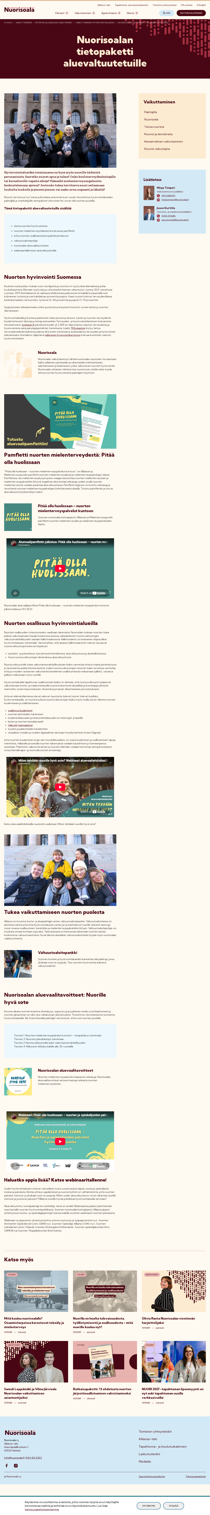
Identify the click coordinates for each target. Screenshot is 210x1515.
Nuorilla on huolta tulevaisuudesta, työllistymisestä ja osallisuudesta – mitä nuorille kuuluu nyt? (103, 1322)
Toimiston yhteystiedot (165, 5)
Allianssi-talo (103, 5)
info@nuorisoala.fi (14, 1457)
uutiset (8, 1332)
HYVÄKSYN (149, 1505)
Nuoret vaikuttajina (157, 149)
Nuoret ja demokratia (158, 134)
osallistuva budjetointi (20, 710)
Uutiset (12, 1275)
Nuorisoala (151, 119)
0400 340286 (169, 215)
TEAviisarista (78, 328)
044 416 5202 (34, 1457)
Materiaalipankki (191, 13)
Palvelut (59, 13)
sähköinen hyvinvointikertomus (63, 335)
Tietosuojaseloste (196, 1476)
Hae (168, 13)
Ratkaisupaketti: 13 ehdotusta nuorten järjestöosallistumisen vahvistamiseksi (102, 1391)
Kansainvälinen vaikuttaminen (163, 141)
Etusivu (8, 22)
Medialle (145, 1461)
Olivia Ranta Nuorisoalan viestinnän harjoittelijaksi (168, 1320)
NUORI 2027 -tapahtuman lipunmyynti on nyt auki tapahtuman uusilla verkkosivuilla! (173, 1393)
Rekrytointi (152, 1275)
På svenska (186, 5)
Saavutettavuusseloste (152, 1476)
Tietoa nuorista (154, 127)
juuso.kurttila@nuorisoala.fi (175, 219)
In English (201, 5)
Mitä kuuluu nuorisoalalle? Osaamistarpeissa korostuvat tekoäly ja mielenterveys (34, 1322)
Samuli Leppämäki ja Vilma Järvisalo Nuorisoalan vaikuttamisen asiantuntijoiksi (30, 1393)
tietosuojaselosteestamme (42, 1509)
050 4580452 (168, 195)
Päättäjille (150, 112)
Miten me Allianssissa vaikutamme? (53, 22)
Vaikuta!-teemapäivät (20, 725)
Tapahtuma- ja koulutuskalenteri (131, 5)
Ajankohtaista (109, 13)
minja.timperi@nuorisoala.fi (175, 199)
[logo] (19, 13)
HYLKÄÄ (173, 1505)
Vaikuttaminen (83, 13)
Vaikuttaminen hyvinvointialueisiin (95, 22)
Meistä (130, 13)
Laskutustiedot (149, 1454)
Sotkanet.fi (28, 324)
